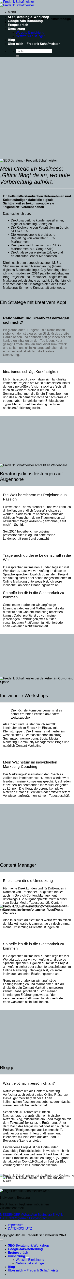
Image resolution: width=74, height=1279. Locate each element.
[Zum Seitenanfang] (1, 1239)
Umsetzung (16, 28)
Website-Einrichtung (30, 32)
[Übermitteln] (17, 56)
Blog (11, 40)
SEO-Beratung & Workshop (28, 17)
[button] (12, 12)
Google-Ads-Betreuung (25, 21)
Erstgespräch (18, 24)
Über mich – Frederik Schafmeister (34, 43)
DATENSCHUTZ (20, 1228)
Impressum (15, 1225)
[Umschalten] (27, 1257)
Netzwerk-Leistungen (31, 36)
